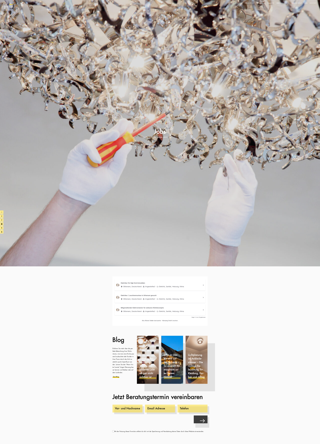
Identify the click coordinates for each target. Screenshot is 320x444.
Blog (287, 3)
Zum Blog (116, 377)
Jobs (305, 3)
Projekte (271, 3)
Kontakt (313, 3)
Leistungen (261, 3)
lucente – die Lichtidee (245, 3)
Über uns (279, 3)
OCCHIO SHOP (297, 3)
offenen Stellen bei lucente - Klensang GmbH (158, 320)
